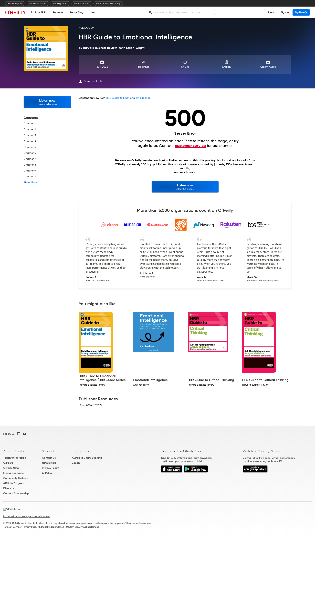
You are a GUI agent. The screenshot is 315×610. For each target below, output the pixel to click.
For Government (37, 3)
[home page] (15, 12)
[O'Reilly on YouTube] (24, 433)
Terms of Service (12, 526)
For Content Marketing (108, 3)
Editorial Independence (51, 526)
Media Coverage (13, 473)
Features (58, 12)
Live (92, 12)
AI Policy (47, 473)
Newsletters (49, 463)
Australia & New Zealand (87, 457)
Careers (8, 463)
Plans (271, 12)
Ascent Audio (268, 66)
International (81, 451)
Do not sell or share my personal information (26, 516)
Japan (76, 463)
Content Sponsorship (16, 493)
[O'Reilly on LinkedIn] (18, 433)
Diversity (8, 488)
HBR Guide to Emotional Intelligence (128, 97)
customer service (190, 145)
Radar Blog (76, 12)
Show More (30, 182)
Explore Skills (39, 12)
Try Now (300, 12)
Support (48, 451)
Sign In (285, 12)
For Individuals (81, 3)
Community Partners (15, 478)
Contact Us (49, 457)
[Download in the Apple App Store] (171, 471)
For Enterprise (15, 3)
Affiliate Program (13, 483)
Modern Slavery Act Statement (82, 526)
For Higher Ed (60, 3)
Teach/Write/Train (14, 457)
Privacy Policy (50, 468)
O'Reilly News (11, 468)
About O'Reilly (13, 451)
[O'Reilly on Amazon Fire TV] (255, 471)
